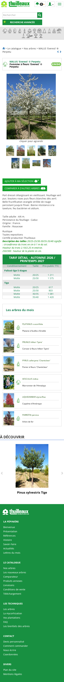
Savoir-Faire (9, 544)
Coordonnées (10, 654)
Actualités (8, 548)
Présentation (10, 531)
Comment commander (15, 645)
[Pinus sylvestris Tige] (32, 465)
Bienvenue (9, 527)
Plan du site (9, 669)
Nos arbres (9, 568)
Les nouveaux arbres (14, 572)
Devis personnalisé (13, 641)
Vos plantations (11, 617)
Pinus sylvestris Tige (32, 492)
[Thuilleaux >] (3, 48)
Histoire (7, 539)
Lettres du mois (11, 552)
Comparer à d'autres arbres (22, 188)
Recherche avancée (22, 22)
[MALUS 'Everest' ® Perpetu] (31, 107)
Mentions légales (12, 674)
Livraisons (8, 585)
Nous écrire (9, 650)
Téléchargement (12, 593)
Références (9, 535)
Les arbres (9, 609)
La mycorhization (12, 613)
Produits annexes (12, 580)
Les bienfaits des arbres (16, 626)
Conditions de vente (14, 589)
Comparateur (10, 576)
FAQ (5, 621)
